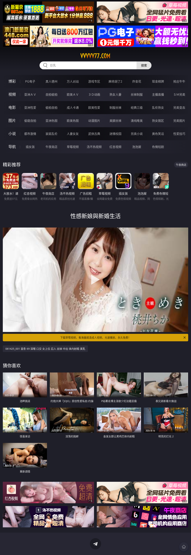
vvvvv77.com (95, 56)
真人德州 (51, 81)
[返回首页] (183, 546)
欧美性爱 (94, 108)
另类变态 (179, 108)
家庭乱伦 (51, 134)
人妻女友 (73, 134)
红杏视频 (115, 147)
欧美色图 (73, 121)
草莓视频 (73, 147)
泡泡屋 (136, 147)
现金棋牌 (158, 81)
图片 (12, 120)
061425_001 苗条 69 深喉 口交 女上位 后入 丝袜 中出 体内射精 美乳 (45, 348)
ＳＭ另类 (179, 94)
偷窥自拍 (30, 121)
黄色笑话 (158, 134)
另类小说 (137, 134)
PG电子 (30, 81)
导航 (12, 146)
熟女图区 (158, 121)
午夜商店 (51, 147)
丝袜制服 (137, 94)
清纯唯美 (137, 121)
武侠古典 (94, 134)
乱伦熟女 (158, 108)
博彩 (12, 81)
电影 (12, 107)
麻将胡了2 (115, 81)
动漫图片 (94, 121)
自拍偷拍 (51, 94)
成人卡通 (73, 108)
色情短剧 (158, 147)
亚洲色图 (51, 121)
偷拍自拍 (51, 108)
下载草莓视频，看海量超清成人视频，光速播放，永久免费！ (95, 337)
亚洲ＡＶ (30, 94)
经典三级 (137, 108)
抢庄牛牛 (179, 81)
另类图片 (179, 121)
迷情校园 (115, 134)
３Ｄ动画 (94, 94)
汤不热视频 (94, 147)
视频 (12, 94)
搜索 (144, 65)
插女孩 (30, 147)
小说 (12, 133)
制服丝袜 (115, 108)
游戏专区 (94, 81)
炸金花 (136, 81)
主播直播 (158, 94)
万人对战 (73, 81)
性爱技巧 (179, 134)
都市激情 (30, 134)
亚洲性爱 (30, 108)
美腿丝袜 (115, 121)
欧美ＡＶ (73, 94)
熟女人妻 (115, 94)
